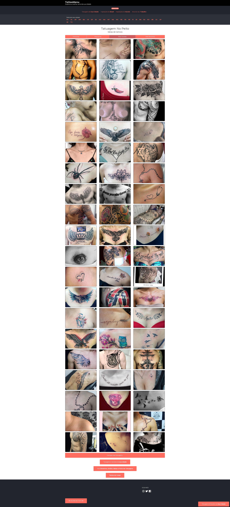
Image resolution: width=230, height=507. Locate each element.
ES (96, 19)
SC (156, 19)
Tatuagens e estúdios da (115, 462)
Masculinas (98, 36)
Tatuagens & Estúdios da (214, 504)
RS (144, 19)
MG (117, 19)
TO (71, 22)
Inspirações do (107, 12)
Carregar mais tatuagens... (115, 455)
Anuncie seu (139, 12)
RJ (136, 19)
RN (140, 19)
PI (133, 19)
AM (80, 19)
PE (129, 19)
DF (92, 19)
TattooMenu (72, 2)
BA (84, 19)
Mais (115, 468)
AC (67, 19)
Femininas (76, 36)
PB (121, 19)
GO (100, 19)
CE (88, 19)
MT (109, 19)
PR (125, 19)
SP (160, 19)
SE (67, 22)
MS (113, 19)
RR (152, 19)
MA (104, 19)
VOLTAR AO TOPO (76, 501)
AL (71, 19)
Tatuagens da (90, 12)
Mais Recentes (150, 36)
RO (148, 19)
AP (75, 19)
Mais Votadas (122, 36)
